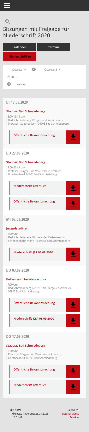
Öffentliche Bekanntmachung (34, 135)
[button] (73, 137)
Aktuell (21, 84)
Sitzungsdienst (70, 415)
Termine (54, 47)
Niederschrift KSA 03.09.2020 (33, 318)
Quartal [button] (17, 69)
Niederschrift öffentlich (30, 186)
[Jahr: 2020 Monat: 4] (34, 69)
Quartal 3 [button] (51, 69)
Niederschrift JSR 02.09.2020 (33, 252)
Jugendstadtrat (17, 228)
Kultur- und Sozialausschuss (26, 279)
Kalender (19, 47)
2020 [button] (11, 77)
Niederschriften (20, 56)
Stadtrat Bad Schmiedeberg (25, 111)
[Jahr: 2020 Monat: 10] (9, 84)
